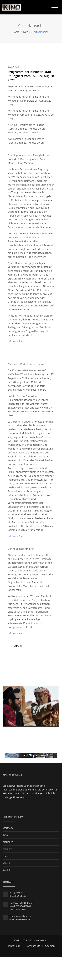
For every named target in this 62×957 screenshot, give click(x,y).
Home (16, 32)
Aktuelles (8, 842)
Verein (6, 863)
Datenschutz (33, 945)
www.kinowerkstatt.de (19, 919)
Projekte (7, 849)
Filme (6, 856)
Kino (5, 835)
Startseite (8, 828)
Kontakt (7, 870)
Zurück (18, 645)
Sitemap (50, 945)
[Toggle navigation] (55, 7)
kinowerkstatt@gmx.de (20, 916)
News (26, 32)
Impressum (13, 945)
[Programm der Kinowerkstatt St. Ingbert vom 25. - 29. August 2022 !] (31, 706)
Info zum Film (15, 341)
